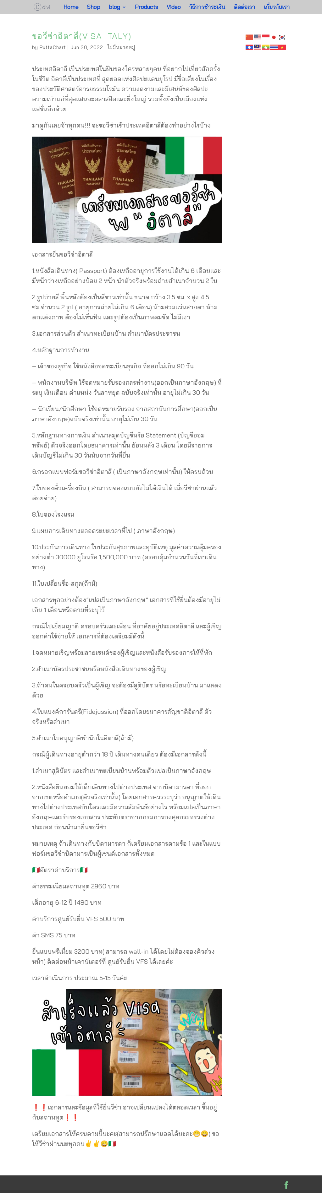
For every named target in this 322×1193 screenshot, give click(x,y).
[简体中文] (250, 37)
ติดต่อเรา (244, 7)
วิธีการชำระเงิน (207, 7)
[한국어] (282, 37)
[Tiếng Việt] (282, 47)
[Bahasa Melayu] (258, 47)
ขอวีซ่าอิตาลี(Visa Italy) (81, 36)
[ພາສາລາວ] (250, 47)
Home (71, 7)
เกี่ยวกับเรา (277, 7)
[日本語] (274, 37)
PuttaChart (53, 47)
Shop (93, 7)
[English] (258, 37)
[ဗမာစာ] (266, 47)
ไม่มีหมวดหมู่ (121, 47)
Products (146, 7)
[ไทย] (274, 47)
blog (114, 7)
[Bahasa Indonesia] (266, 37)
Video (174, 7)
